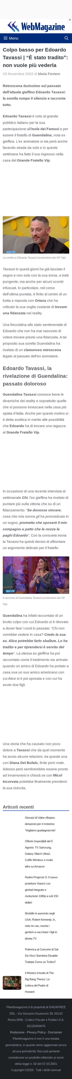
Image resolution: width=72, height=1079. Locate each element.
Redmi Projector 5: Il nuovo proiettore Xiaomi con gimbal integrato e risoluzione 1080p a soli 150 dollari (41, 890)
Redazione (17, 1032)
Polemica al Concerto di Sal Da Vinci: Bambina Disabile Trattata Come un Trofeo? (41, 955)
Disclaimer (55, 1032)
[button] (66, 38)
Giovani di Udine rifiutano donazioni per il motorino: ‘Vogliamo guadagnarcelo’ (40, 824)
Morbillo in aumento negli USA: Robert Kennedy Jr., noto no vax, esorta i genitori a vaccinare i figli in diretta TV (41, 926)
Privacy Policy (36, 1032)
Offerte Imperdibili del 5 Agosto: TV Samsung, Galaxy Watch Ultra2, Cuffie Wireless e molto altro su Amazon (39, 854)
